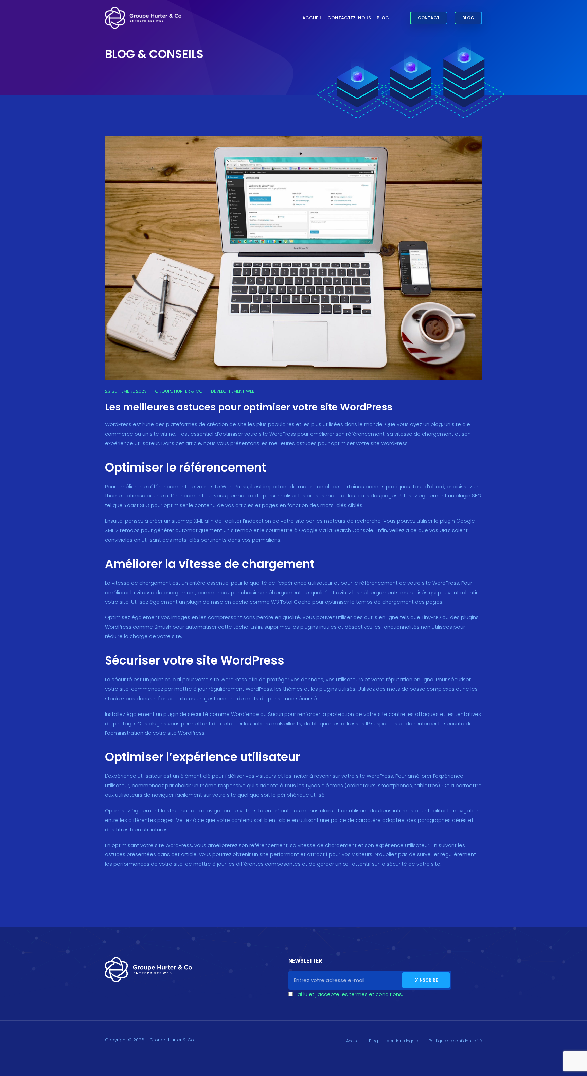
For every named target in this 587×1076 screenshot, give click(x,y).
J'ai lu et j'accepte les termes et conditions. (348, 994)
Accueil (312, 18)
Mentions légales (403, 1041)
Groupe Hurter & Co (179, 391)
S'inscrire (426, 980)
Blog (383, 18)
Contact (429, 18)
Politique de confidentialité (455, 1041)
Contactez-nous (349, 18)
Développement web (233, 391)
